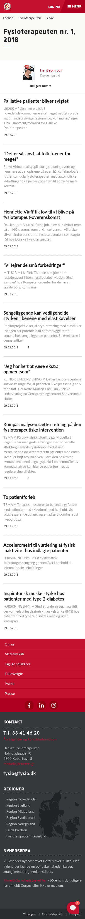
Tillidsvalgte (14, 673)
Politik (10, 683)
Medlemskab (14, 653)
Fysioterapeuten (30, 18)
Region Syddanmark (20, 817)
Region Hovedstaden (21, 799)
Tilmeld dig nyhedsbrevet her (25, 880)
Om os (10, 644)
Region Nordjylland (20, 823)
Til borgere (29, 914)
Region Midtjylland (19, 811)
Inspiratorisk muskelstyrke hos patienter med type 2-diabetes (33, 596)
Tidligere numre (40, 86)
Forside (8, 18)
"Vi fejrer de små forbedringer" (34, 265)
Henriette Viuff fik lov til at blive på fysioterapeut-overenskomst (38, 214)
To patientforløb (19, 497)
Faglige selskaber (17, 663)
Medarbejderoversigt (18, 763)
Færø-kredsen (16, 829)
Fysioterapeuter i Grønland (25, 836)
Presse (10, 693)
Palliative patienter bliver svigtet (35, 101)
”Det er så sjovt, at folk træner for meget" (36, 156)
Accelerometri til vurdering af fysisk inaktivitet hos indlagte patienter (39, 548)
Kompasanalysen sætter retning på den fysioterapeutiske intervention (42, 427)
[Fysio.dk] (7, 6)
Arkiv (49, 18)
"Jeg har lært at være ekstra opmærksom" (30, 369)
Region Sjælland (17, 805)
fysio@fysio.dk (19, 773)
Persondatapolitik (52, 914)
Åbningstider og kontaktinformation (29, 739)
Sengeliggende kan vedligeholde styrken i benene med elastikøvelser (39, 315)
